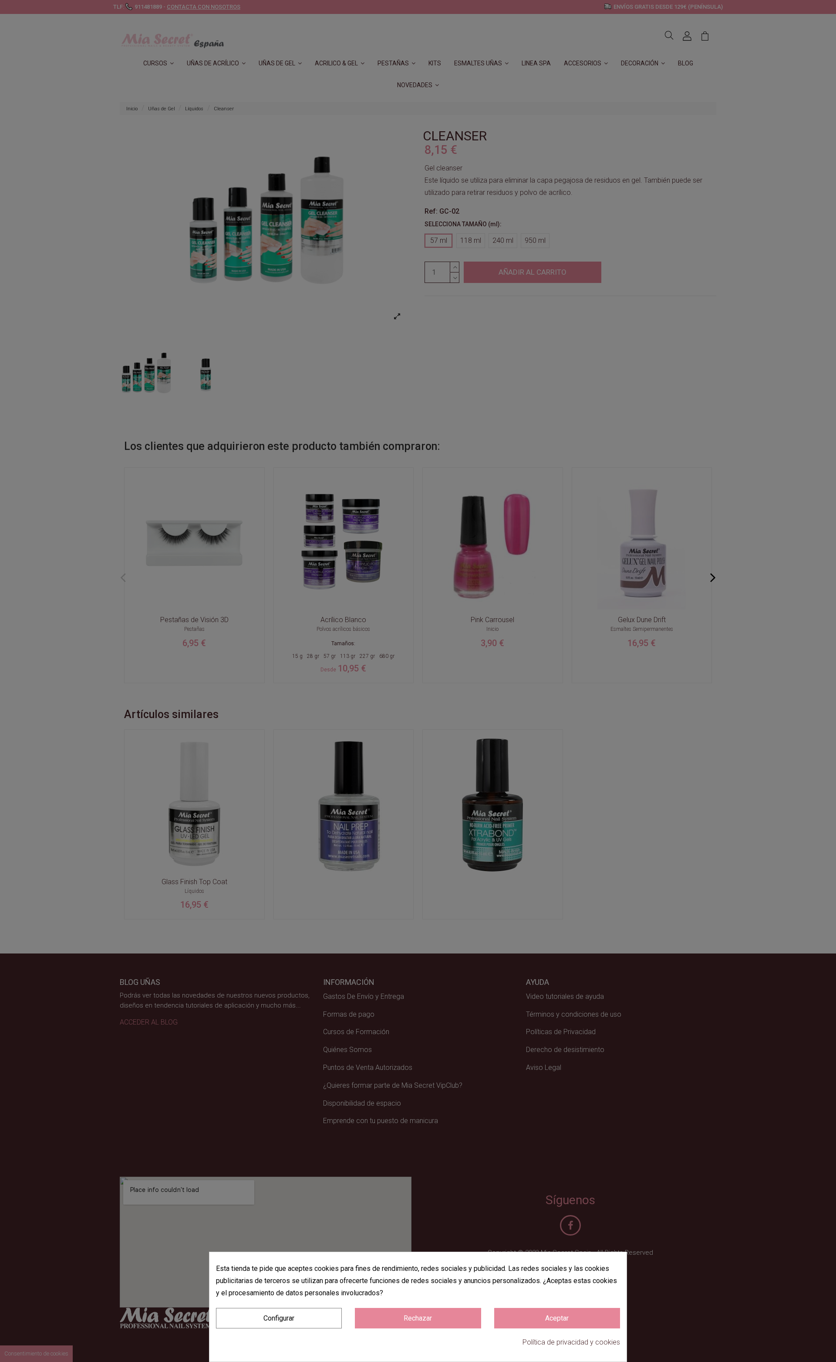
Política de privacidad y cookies (571, 1342)
